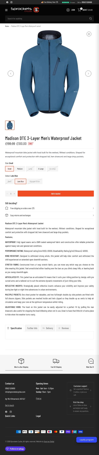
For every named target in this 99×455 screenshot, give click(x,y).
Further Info (32, 328)
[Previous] (11, 74)
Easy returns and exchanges (20, 215)
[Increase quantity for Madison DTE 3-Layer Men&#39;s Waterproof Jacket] (14, 194)
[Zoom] (89, 34)
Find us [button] (38, 398)
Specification (16, 328)
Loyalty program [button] (87, 439)
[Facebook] (7, 2)
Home (7, 26)
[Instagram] (11, 2)
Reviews (65, 328)
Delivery (49, 328)
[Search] (90, 18)
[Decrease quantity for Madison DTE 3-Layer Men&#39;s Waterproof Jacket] (7, 194)
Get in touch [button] (9, 405)
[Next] (88, 74)
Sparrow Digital (49, 441)
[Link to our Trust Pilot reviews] (68, 2)
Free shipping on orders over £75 (22, 208)
